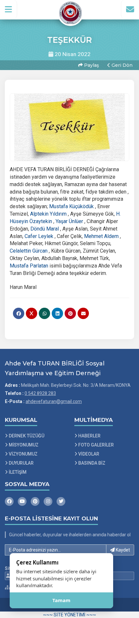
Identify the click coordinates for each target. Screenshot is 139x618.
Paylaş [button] (91, 65)
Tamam (61, 600)
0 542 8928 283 (40, 393)
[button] (8, 9)
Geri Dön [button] (121, 65)
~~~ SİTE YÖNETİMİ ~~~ (69, 614)
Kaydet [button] (122, 550)
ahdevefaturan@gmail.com (54, 401)
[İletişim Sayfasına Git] (130, 9)
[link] (71, 206)
